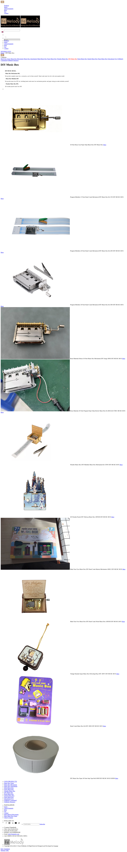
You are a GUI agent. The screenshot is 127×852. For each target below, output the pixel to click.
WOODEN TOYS (6, 51)
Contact (6, 48)
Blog (5, 45)
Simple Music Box (92, 59)
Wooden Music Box (62, 59)
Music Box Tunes (5, 59)
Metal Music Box (42, 59)
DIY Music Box (72, 59)
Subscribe (42, 824)
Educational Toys (112, 59)
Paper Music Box (52, 59)
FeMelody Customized (10, 800)
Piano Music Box (102, 59)
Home (2, 53)
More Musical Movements (11, 814)
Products (6, 40)
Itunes (5, 42)
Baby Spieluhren (5, 849)
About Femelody (8, 44)
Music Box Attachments (30, 59)
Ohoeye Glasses (8, 817)
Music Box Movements (17, 59)
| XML (7, 850)
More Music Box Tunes (10, 816)
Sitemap (3, 850)
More (104, 145)
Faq (5, 47)
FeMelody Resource (13, 60)
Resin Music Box (82, 59)
